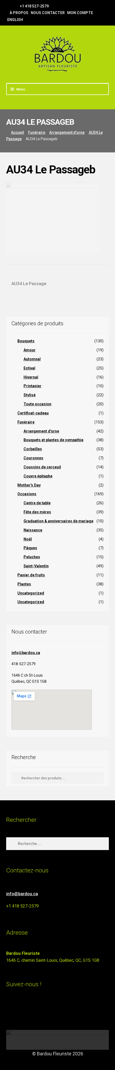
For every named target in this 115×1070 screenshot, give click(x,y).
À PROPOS (19, 13)
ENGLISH (15, 20)
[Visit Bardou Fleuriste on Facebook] (19, 1007)
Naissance (33, 530)
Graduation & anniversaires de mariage (58, 521)
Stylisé (30, 395)
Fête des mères (37, 512)
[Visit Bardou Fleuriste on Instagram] (9, 1007)
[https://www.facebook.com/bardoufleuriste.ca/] (8, 5)
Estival (29, 368)
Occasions (26, 494)
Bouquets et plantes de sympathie (53, 440)
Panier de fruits (31, 575)
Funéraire (36, 132)
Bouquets (25, 341)
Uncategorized (30, 593)
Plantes (24, 584)
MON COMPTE (80, 13)
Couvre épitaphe (38, 476)
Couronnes (33, 458)
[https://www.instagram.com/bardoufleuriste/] (15, 5)
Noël (28, 539)
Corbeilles (33, 449)
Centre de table (37, 503)
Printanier (32, 386)
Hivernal (31, 377)
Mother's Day (29, 485)
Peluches (32, 557)
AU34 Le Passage (28, 284)
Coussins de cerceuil (42, 467)
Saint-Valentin (36, 566)
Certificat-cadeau (33, 413)
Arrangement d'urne (67, 132)
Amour (30, 350)
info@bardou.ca (25, 653)
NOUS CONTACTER (48, 13)
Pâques (30, 548)
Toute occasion (37, 404)
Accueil (17, 132)
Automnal (32, 359)
